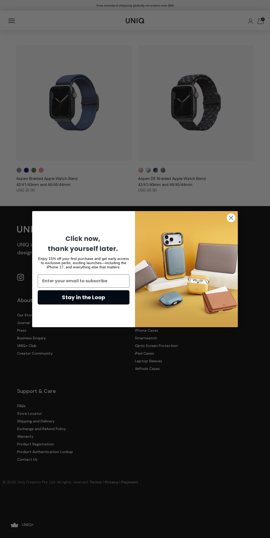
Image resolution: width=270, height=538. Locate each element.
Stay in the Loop (83, 297)
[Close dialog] (231, 217)
